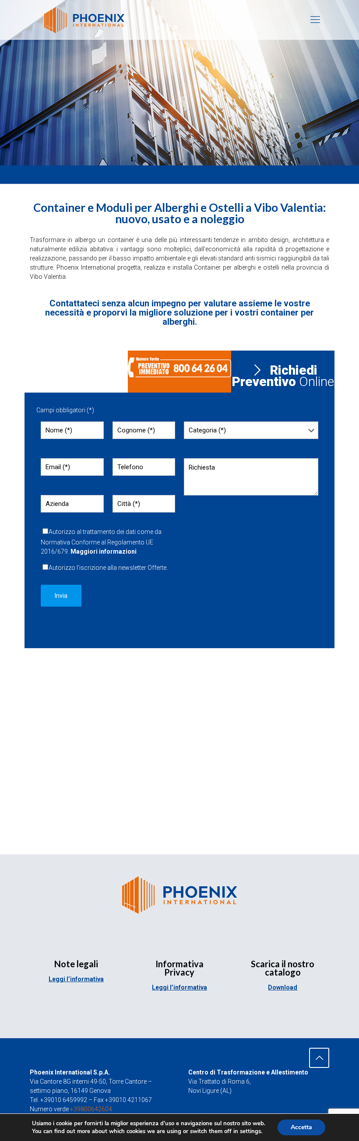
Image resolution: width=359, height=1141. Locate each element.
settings (250, 1131)
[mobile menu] (315, 19)
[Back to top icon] (319, 1058)
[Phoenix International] (84, 19)
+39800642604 (91, 1109)
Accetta (301, 1127)
